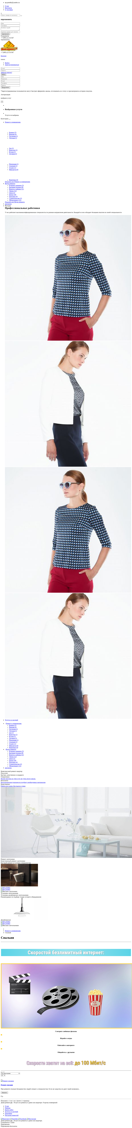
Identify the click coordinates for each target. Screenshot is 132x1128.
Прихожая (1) (13, 164)
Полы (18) (12, 195)
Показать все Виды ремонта (15, 202)
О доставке (9, 10)
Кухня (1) (12, 152)
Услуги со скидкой (11, 1112)
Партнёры (8, 1113)
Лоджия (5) (13, 154)
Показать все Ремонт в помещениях (17, 182)
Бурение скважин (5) (16, 185)
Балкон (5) (12, 132)
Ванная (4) (12, 134)
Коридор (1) (13, 150)
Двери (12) (13, 191)
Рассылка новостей (11, 1115)
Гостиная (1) (13, 136)
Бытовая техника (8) (16, 187)
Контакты (8, 8)
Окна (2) (12, 193)
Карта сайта (9, 1110)
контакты (8, 204)
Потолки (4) (13, 196)
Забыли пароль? (6, 72)
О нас (7, 6)
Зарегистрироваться (12, 65)
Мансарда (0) (13, 169)
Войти (7, 63)
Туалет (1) (12, 168)
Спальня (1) (13, 166)
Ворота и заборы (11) (16, 189)
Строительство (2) (15, 198)
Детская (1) (13, 138)
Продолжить (5, 87)
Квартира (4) (13, 180)
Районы (7, 1108)
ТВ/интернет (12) (15, 200)
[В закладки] (1, 1079)
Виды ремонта (10, 183)
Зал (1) (11, 148)
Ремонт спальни (7, 1085)
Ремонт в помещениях (13, 122)
